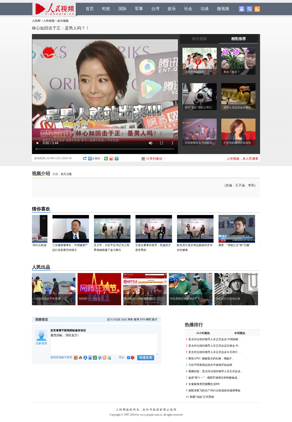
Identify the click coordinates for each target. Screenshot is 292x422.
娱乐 (172, 8)
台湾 (155, 8)
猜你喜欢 (41, 208)
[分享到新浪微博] (111, 158)
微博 (136, 319)
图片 (154, 319)
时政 (106, 8)
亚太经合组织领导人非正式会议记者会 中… (214, 345)
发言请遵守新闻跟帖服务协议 (68, 330)
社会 (188, 8)
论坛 (124, 319)
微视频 (223, 8)
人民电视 (48, 20)
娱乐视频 (62, 20)
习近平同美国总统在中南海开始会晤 (210, 364)
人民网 (36, 20)
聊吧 (148, 319)
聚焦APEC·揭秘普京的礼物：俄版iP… (211, 358)
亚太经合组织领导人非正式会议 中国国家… (214, 339)
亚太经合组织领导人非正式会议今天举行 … (214, 352)
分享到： (97, 158)
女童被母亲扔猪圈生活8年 (204, 384)
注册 (38, 343)
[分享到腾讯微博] (117, 158)
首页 (90, 8)
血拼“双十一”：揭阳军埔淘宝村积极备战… (214, 377)
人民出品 (41, 267)
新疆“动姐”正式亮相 (202, 396)
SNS (142, 319)
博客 (130, 319)
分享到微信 (154, 158)
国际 (122, 8)
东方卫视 (66, 174)
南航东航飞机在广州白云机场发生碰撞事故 (214, 390)
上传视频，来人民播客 (242, 158)
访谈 (205, 8)
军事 (139, 8)
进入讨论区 (114, 319)
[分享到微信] (106, 158)
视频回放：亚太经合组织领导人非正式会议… (215, 371)
